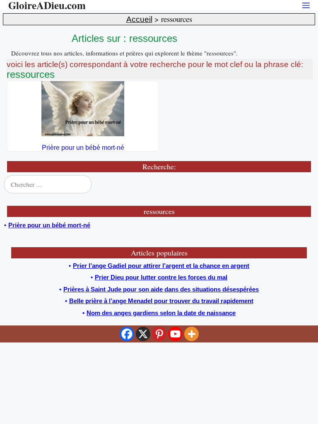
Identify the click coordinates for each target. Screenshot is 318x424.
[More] (191, 334)
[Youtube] (175, 334)
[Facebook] (127, 334)
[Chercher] (302, 184)
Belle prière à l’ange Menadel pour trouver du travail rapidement (161, 300)
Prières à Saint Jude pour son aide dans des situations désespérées (161, 289)
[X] (143, 334)
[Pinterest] (159, 334)
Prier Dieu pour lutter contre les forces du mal (161, 277)
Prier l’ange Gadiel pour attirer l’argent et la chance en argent (161, 265)
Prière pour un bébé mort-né (83, 147)
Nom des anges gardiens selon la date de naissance (161, 312)
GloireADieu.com (47, 5)
